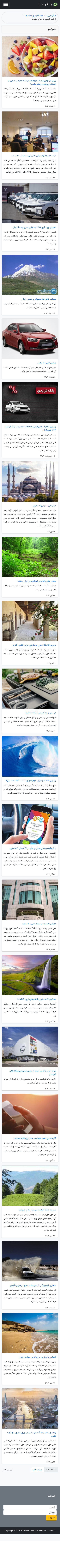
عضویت (51, 1517)
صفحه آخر (37, 1469)
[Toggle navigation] (5, 4)
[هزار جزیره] (48, 4)
